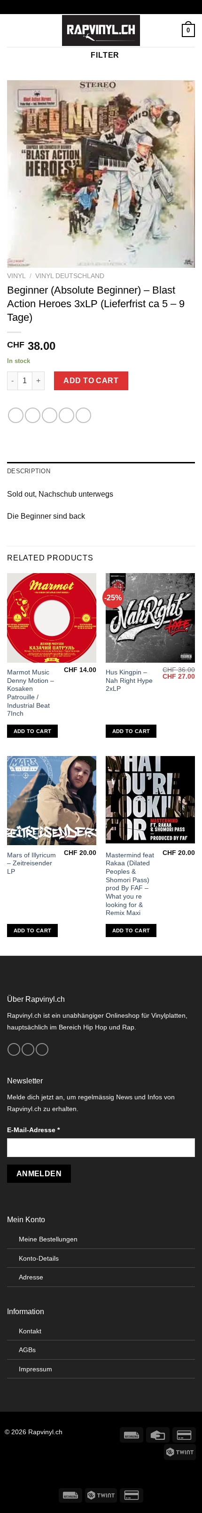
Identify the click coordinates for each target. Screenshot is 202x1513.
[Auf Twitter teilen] (49, 415)
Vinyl (16, 276)
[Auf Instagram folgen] (28, 1049)
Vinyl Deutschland (69, 276)
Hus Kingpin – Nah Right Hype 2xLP (129, 680)
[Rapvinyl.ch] (101, 30)
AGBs (27, 1350)
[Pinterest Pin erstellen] (83, 415)
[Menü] (12, 30)
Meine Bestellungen (48, 1239)
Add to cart (90, 381)
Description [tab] (28, 471)
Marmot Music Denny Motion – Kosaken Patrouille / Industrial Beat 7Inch (30, 693)
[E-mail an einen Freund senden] (66, 415)
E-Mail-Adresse (33, 1130)
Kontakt (30, 1331)
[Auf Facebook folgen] (14, 1049)
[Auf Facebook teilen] (32, 415)
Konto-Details (39, 1258)
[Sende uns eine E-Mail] (42, 1049)
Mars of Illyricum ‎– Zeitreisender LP (31, 863)
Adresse (31, 1277)
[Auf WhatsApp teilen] (15, 415)
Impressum (35, 1369)
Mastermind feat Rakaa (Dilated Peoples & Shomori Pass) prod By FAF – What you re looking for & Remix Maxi (130, 884)
